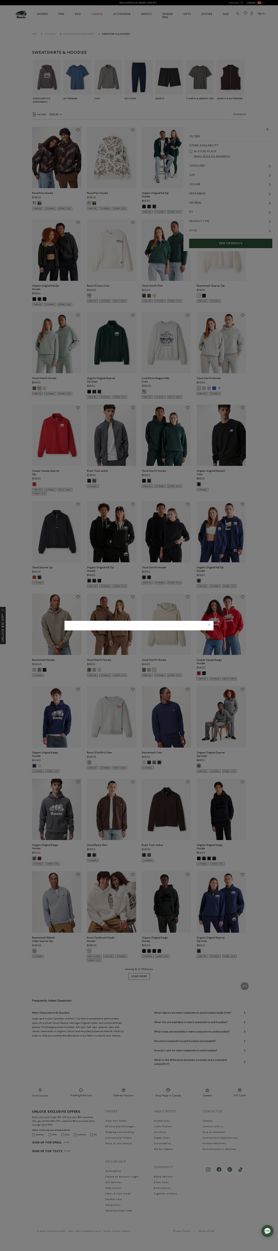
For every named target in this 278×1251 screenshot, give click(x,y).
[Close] (209, 625)
